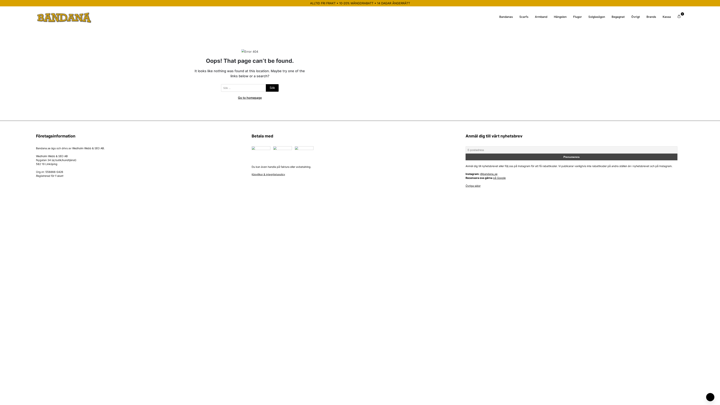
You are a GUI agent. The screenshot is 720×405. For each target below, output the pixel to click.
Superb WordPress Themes (385, 206)
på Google (499, 177)
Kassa (667, 17)
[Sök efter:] (243, 88)
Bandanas (506, 17)
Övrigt (635, 17)
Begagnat (618, 17)
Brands (651, 17)
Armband (541, 17)
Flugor (577, 17)
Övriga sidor (473, 185)
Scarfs (523, 17)
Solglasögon (596, 17)
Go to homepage (250, 98)
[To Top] (710, 397)
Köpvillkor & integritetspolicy (268, 174)
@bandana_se (488, 174)
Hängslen (560, 17)
